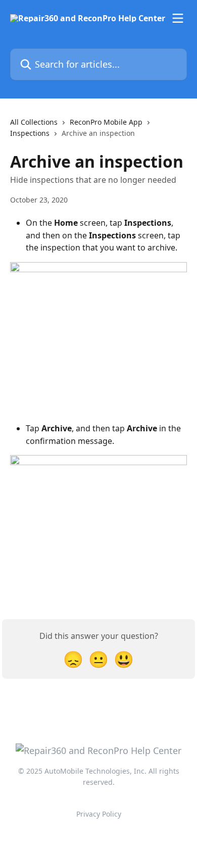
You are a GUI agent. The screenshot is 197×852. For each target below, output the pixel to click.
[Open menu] (178, 18)
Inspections (30, 133)
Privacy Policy (98, 814)
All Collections (34, 122)
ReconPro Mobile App (106, 122)
